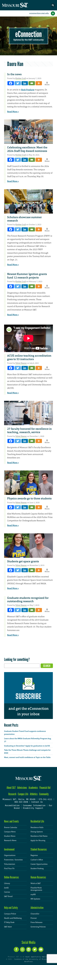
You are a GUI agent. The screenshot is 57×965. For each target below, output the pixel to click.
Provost (34, 918)
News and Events (11, 821)
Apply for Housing (38, 840)
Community (44, 794)
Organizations (9, 855)
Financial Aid (44, 788)
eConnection (28, 34)
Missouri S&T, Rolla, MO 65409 (19, 800)
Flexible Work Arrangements (36, 889)
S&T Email (8, 896)
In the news (14, 74)
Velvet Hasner (21, 363)
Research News (10, 840)
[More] (39, 83)
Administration (37, 908)
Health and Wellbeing (13, 918)
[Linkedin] (24, 83)
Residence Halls (37, 827)
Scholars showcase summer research (24, 219)
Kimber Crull (20, 78)
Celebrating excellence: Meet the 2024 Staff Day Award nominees (27, 149)
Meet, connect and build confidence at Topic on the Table (27, 757)
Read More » (13, 111)
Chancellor (35, 914)
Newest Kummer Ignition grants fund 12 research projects (27, 275)
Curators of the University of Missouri (31, 959)
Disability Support (33, 808)
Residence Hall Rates (39, 836)
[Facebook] (10, 83)
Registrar (34, 855)
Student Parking (37, 868)
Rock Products (27, 89)
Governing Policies (38, 927)
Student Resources (39, 849)
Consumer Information (34, 806)
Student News (9, 836)
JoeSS (6, 888)
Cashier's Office (37, 860)
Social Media (29, 942)
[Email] (31, 83)
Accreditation (12, 806)
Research (12, 794)
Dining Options (37, 832)
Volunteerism (9, 864)
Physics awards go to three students (29, 498)
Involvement (9, 849)
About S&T (11, 788)
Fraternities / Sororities (13, 860)
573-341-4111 (45, 800)
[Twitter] (17, 83)
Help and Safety (11, 908)
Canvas (7, 892)
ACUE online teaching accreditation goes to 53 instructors (29, 357)
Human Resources (38, 877)
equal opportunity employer (37, 957)
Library (7, 883)
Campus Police (10, 914)
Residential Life (37, 821)
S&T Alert (8, 927)
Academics (33, 788)
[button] (53, 5)
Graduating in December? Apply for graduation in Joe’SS (27, 746)
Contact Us (37, 802)
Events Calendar (10, 827)
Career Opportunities (39, 864)
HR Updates (35, 899)
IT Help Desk (9, 922)
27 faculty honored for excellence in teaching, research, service (29, 430)
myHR (33, 894)
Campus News (10, 832)
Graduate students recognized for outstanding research (28, 599)
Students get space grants (23, 561)
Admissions (22, 788)
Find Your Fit (9, 868)
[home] (20, 5)
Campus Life (23, 794)
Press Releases (36, 922)
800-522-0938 (21, 802)
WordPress (28, 962)
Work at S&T (36, 883)
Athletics (34, 794)
